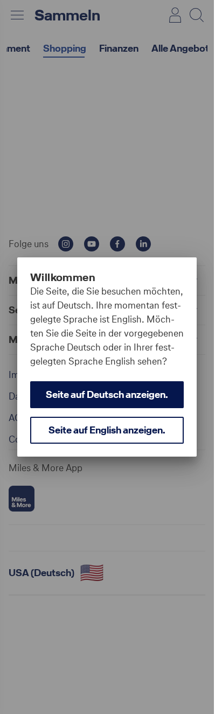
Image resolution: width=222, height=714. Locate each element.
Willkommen (62, 277)
